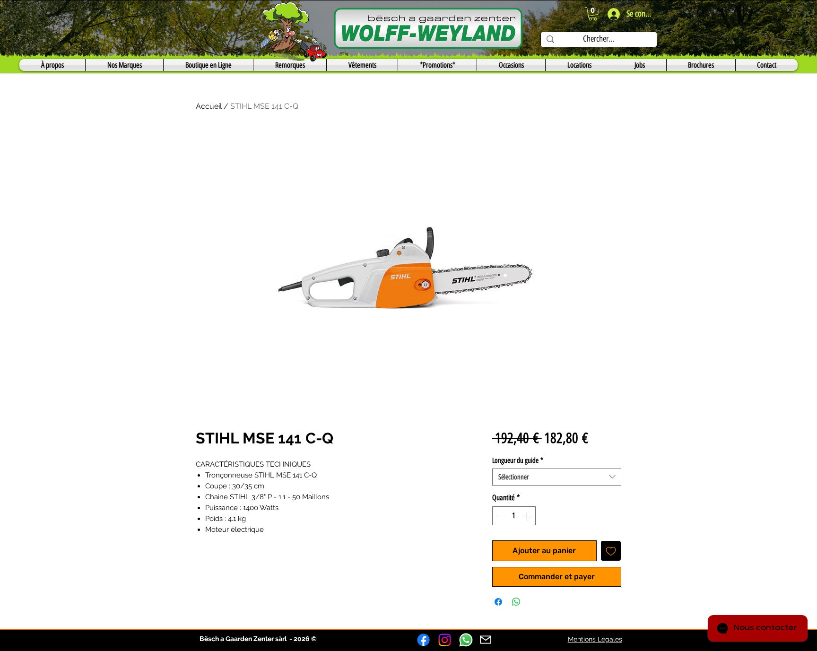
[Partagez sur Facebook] (498, 602)
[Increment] (527, 516)
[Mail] (485, 640)
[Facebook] (423, 640)
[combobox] (556, 477)
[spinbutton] (514, 516)
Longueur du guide (517, 460)
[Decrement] (500, 516)
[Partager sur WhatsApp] (516, 602)
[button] (593, 14)
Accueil (209, 106)
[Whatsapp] (466, 640)
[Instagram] (444, 640)
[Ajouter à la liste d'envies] (610, 550)
